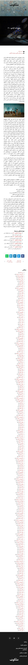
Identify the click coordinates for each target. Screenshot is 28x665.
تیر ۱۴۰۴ (21, 285)
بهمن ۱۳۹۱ (21, 422)
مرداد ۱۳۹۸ (21, 340)
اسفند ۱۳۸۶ (20, 524)
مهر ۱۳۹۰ (21, 450)
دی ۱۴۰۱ (21, 309)
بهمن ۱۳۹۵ (20, 355)
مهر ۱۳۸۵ (21, 553)
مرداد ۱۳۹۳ (20, 393)
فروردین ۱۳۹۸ (20, 345)
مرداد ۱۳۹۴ (21, 374)
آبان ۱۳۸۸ (21, 489)
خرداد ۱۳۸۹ (20, 477)
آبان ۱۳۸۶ (21, 531)
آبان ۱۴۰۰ (21, 323)
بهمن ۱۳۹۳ (20, 384)
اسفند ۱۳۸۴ (20, 565)
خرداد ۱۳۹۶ (20, 352)
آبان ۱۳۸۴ (21, 572)
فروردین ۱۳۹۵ (20, 366)
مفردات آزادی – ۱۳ (17, 237)
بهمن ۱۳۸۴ (20, 567)
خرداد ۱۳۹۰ (21, 457)
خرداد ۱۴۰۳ (20, 300)
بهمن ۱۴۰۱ (21, 307)
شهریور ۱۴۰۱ (20, 312)
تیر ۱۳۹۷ (21, 348)
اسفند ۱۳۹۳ (20, 383)
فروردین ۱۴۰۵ (20, 276)
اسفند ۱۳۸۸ (20, 482)
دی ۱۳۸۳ (21, 589)
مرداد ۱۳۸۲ (20, 618)
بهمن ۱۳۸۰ (21, 629)
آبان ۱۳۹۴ (21, 371)
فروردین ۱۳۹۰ (20, 460)
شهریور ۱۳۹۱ (20, 431)
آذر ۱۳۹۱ (21, 426)
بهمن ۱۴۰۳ (21, 290)
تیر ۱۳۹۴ (21, 376)
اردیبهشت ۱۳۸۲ (19, 622)
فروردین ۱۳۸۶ (20, 543)
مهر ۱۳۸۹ (21, 470)
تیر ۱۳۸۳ (21, 599)
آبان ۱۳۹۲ (21, 407)
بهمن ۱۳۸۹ (20, 464)
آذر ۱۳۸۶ (21, 529)
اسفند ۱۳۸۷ (20, 503)
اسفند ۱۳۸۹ (20, 462)
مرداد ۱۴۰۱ (21, 314)
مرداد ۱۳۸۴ (20, 577)
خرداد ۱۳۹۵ (20, 364)
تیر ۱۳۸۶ (21, 537)
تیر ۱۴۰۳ (21, 299)
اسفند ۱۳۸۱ (20, 625)
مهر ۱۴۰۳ (21, 295)
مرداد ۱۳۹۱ (21, 433)
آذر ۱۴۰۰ (21, 321)
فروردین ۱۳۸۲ (20, 623)
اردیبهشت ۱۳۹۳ (19, 398)
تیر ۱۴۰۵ (21, 273)
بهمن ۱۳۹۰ (21, 443)
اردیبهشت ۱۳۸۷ (19, 520)
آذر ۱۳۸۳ (21, 591)
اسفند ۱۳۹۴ (20, 367)
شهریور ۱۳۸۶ (20, 534)
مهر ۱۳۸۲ (21, 615)
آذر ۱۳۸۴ (21, 570)
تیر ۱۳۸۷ (21, 517)
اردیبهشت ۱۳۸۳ (19, 603)
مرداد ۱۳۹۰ (21, 453)
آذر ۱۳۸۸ (21, 488)
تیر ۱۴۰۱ (21, 316)
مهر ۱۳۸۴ (21, 574)
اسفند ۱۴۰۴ (20, 278)
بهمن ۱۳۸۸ (20, 484)
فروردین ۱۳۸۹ (20, 481)
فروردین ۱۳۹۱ (20, 439)
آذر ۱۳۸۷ (21, 508)
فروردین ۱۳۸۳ (20, 604)
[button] (25, 9)
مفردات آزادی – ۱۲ (17, 240)
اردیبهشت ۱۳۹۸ (19, 343)
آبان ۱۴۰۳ (21, 293)
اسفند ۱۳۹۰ (20, 441)
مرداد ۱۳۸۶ (20, 536)
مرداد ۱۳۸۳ (20, 598)
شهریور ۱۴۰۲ (20, 302)
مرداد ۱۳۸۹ (21, 474)
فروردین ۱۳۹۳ (20, 400)
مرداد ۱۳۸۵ (20, 556)
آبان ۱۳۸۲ (21, 613)
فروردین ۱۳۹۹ (20, 331)
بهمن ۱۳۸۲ (20, 608)
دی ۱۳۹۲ (21, 403)
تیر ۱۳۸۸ (21, 496)
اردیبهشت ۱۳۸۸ (19, 500)
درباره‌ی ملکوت (23, 645)
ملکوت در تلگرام (23, 653)
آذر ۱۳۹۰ (21, 446)
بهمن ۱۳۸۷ (20, 505)
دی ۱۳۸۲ (21, 610)
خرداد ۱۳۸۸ (20, 498)
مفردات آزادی (12, 53)
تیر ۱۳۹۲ (21, 414)
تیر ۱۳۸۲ (21, 620)
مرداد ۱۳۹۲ (21, 412)
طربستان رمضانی (23, 656)
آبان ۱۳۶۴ (21, 630)
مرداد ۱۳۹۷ (21, 347)
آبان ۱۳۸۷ (21, 510)
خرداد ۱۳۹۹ (21, 328)
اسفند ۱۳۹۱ (20, 421)
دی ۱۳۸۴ (21, 568)
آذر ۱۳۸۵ (21, 549)
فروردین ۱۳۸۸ (20, 501)
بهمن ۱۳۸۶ (20, 525)
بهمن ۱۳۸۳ (20, 587)
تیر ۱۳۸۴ (21, 579)
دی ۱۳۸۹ (21, 465)
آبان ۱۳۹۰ (21, 448)
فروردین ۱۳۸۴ (20, 584)
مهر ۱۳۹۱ (21, 429)
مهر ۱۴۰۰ (21, 324)
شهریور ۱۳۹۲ (20, 410)
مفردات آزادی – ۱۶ (17, 233)
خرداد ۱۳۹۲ (20, 415)
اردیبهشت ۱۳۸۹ (19, 479)
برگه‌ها (25, 642)
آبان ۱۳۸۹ (21, 469)
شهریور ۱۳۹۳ (20, 391)
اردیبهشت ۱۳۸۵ (19, 562)
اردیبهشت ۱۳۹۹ (19, 329)
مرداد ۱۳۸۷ (20, 515)
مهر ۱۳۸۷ (21, 512)
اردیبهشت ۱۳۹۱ (20, 438)
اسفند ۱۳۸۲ (20, 606)
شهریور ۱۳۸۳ (20, 596)
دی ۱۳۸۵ (21, 548)
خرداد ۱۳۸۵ (20, 560)
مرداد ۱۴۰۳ (21, 297)
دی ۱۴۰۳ (21, 292)
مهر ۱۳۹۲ (21, 409)
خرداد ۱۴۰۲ (21, 304)
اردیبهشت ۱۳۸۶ (19, 541)
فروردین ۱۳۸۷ (20, 522)
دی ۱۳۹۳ (21, 386)
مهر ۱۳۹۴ (21, 372)
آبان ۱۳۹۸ (21, 336)
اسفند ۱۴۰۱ (21, 305)
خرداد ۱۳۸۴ (20, 580)
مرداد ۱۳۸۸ (20, 494)
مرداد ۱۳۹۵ (21, 360)
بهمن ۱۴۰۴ (21, 280)
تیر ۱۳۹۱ (21, 434)
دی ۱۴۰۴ (21, 281)
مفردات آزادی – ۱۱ (17, 243)
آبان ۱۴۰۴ (21, 283)
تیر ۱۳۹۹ (21, 326)
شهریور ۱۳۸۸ (20, 493)
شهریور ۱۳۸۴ (20, 575)
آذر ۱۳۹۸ (21, 335)
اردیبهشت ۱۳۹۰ (20, 458)
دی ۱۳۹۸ (21, 333)
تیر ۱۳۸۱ (21, 627)
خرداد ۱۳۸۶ (20, 539)
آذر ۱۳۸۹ (21, 467)
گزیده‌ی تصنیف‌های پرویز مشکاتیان (21, 649)
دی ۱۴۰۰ (21, 319)
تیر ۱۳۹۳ (21, 395)
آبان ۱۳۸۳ (21, 592)
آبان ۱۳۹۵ (21, 357)
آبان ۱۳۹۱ (21, 427)
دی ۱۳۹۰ (21, 445)
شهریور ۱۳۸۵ (20, 555)
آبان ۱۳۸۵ (21, 551)
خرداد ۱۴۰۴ (21, 287)
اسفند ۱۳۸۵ (20, 544)
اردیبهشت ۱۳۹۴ (19, 379)
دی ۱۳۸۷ (21, 507)
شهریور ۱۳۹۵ (20, 359)
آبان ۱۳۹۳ (21, 390)
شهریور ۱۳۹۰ (20, 452)
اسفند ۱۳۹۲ (20, 402)
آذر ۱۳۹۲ (21, 405)
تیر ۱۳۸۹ (21, 476)
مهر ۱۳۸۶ (21, 532)
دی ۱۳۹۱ (21, 424)
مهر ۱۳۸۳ (21, 594)
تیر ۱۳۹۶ (21, 350)
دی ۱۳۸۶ (21, 527)
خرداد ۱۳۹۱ (21, 436)
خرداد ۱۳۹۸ (20, 342)
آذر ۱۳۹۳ (21, 388)
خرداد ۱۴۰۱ (21, 317)
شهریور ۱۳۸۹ (20, 472)
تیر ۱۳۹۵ (21, 362)
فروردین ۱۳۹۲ (20, 419)
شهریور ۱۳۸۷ (20, 513)
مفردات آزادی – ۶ (17, 247)
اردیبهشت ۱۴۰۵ (19, 274)
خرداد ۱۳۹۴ (20, 378)
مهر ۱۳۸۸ (21, 491)
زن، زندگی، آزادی (19, 53)
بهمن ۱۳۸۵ (20, 546)
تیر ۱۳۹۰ (21, 455)
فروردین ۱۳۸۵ (20, 563)
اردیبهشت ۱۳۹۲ (19, 417)
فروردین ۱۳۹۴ (20, 381)
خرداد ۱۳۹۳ (20, 397)
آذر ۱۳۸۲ (21, 611)
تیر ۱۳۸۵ (21, 558)
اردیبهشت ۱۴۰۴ (19, 288)
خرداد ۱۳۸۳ (20, 601)
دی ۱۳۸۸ (21, 486)
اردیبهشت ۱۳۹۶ (19, 354)
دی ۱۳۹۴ (21, 369)
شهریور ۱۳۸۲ (20, 617)
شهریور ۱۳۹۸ (20, 338)
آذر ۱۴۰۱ (21, 311)
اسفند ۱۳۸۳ (20, 586)
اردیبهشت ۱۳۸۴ (19, 582)
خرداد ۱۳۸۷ (20, 519)
